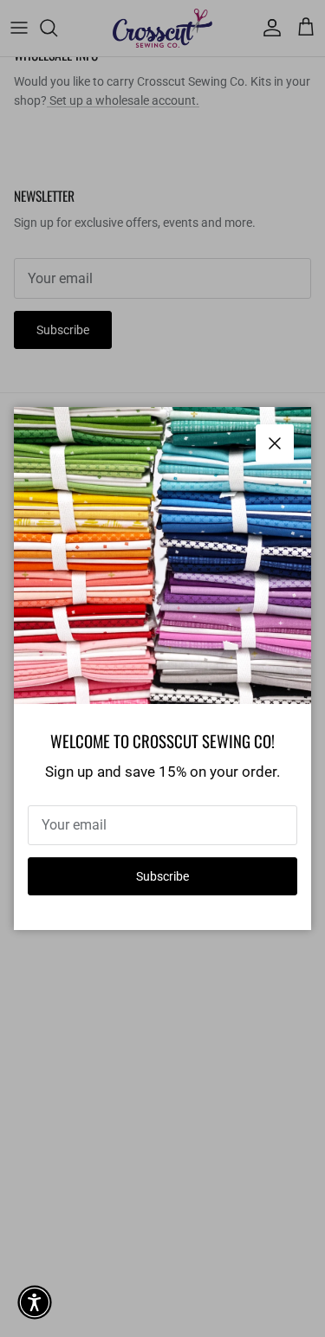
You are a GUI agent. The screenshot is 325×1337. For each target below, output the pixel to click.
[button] (34, 1302)
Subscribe (162, 876)
